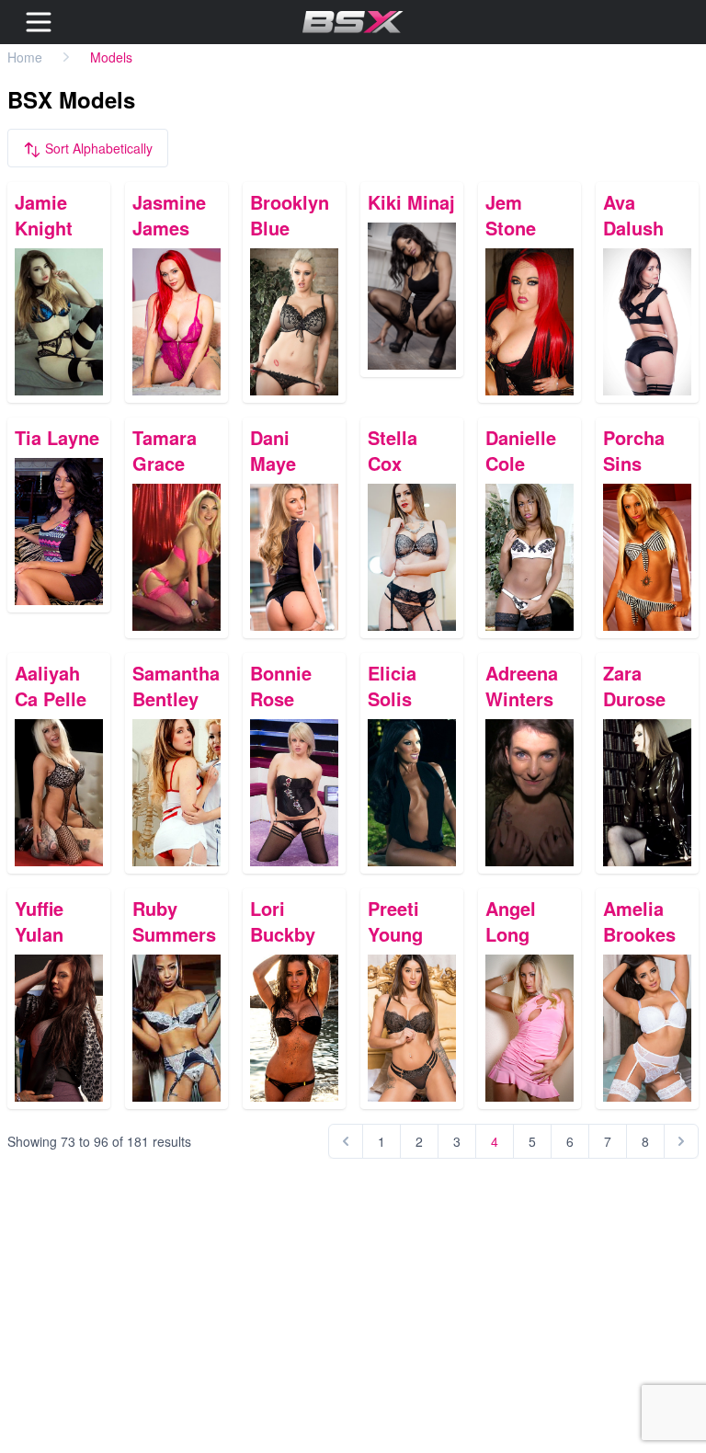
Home (24, 57)
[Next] (681, 1141)
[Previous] (345, 1141)
